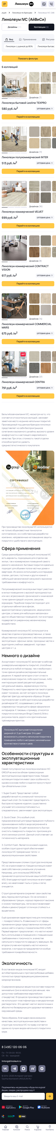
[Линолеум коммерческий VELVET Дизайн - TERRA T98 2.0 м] (46, 197)
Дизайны (14, 27)
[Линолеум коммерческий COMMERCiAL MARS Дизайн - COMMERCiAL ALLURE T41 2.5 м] (34, 310)
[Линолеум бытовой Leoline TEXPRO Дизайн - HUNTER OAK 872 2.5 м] (46, 89)
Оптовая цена (43, 108)
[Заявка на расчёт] (44, 4)
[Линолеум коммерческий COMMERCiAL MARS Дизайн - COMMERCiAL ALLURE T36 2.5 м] (34, 298)
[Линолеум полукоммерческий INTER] (14, 139)
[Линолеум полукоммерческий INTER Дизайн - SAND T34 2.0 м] (34, 143)
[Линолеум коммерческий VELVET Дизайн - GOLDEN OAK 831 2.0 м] (34, 186)
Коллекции (41, 27)
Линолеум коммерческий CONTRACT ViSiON (25, 267)
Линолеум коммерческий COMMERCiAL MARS (26, 325)
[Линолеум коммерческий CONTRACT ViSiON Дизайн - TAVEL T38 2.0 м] (46, 252)
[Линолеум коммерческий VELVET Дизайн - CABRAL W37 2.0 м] (34, 197)
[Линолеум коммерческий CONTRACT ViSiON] (14, 248)
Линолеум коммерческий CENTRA (23, 382)
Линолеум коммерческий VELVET (22, 211)
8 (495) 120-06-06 (51, 4)
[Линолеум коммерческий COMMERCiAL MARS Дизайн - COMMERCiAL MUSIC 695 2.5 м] (46, 310)
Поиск (27, 1129)
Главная (5, 1129)
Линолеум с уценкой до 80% (19, 46)
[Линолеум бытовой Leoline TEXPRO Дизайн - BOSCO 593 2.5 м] (34, 77)
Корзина (37, 1129)
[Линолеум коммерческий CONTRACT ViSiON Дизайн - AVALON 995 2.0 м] (34, 240)
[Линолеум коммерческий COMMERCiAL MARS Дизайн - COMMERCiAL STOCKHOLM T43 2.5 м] (46, 298)
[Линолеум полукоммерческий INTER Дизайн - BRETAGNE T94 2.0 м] (46, 131)
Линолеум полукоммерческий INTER (25, 157)
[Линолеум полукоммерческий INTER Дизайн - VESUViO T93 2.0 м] (46, 143)
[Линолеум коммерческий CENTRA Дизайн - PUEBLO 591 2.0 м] (34, 356)
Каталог (16, 1129)
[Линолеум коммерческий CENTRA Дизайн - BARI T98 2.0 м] (34, 368)
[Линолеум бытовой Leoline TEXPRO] (14, 84)
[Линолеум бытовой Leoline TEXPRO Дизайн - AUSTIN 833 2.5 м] (34, 89)
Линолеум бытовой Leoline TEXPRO (24, 102)
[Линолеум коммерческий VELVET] (14, 193)
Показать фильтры (28, 58)
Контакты (50, 1129)
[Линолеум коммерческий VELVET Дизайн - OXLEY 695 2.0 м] (46, 186)
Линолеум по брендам (22, 13)
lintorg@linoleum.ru (11, 1061)
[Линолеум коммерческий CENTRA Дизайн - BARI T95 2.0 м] (46, 356)
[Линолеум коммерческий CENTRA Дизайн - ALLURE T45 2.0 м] (46, 368)
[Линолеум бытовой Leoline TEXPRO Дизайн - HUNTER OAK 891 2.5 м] (46, 77)
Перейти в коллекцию (28, 116)
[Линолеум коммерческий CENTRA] (14, 363)
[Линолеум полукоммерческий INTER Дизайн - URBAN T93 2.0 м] (34, 131)
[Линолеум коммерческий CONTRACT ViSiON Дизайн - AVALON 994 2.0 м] (46, 240)
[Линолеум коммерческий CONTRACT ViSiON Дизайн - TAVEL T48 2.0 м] (34, 252)
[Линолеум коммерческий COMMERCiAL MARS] (14, 306)
